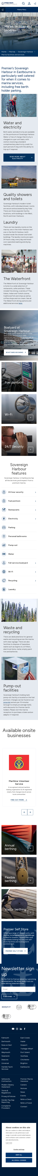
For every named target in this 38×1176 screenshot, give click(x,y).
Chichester (24, 1060)
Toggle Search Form (23, 3)
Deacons (4, 1060)
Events (23, 1096)
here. (21, 303)
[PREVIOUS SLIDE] (24, 812)
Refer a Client (25, 1099)
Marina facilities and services (12, 55)
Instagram (17, 1029)
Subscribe (7, 996)
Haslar (22, 1041)
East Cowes (25, 1038)
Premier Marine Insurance (26, 1080)
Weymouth (5, 1052)
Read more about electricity (18, 157)
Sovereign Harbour (25, 52)
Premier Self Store (14, 951)
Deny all (19, 1155)
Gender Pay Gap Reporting (7, 1101)
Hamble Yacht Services (7, 1068)
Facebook (25, 1029)
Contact (23, 1107)
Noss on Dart (6, 1045)
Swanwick (5, 1056)
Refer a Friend (26, 1103)
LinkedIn (21, 1029)
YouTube (13, 1029)
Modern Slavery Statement (7, 1086)
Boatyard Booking (14, 352)
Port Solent (25, 1052)
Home (3, 52)
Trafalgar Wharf (26, 1049)
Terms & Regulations (6, 1091)
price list (6, 702)
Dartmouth (5, 1041)
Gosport (23, 1045)
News (22, 1092)
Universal (5, 1063)
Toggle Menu (35, 3)
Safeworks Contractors (6, 1080)
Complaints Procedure (6, 1107)
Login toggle (29, 3)
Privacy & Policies (8, 1096)
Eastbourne (25, 1067)
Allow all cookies (19, 1160)
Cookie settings (18, 1149)
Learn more (9, 1143)
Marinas (12, 52)
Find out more (17, 800)
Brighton (23, 1063)
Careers (23, 1085)
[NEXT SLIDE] (30, 812)
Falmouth (5, 1038)
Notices (23, 1088)
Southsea (24, 1056)
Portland (4, 1049)
